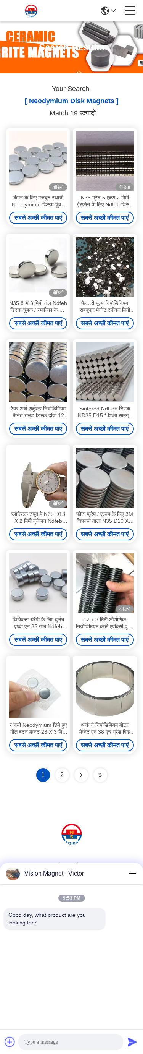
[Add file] (10, 1041)
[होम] (72, 843)
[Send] (132, 1041)
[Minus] (132, 873)
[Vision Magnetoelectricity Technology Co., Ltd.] (31, 11)
